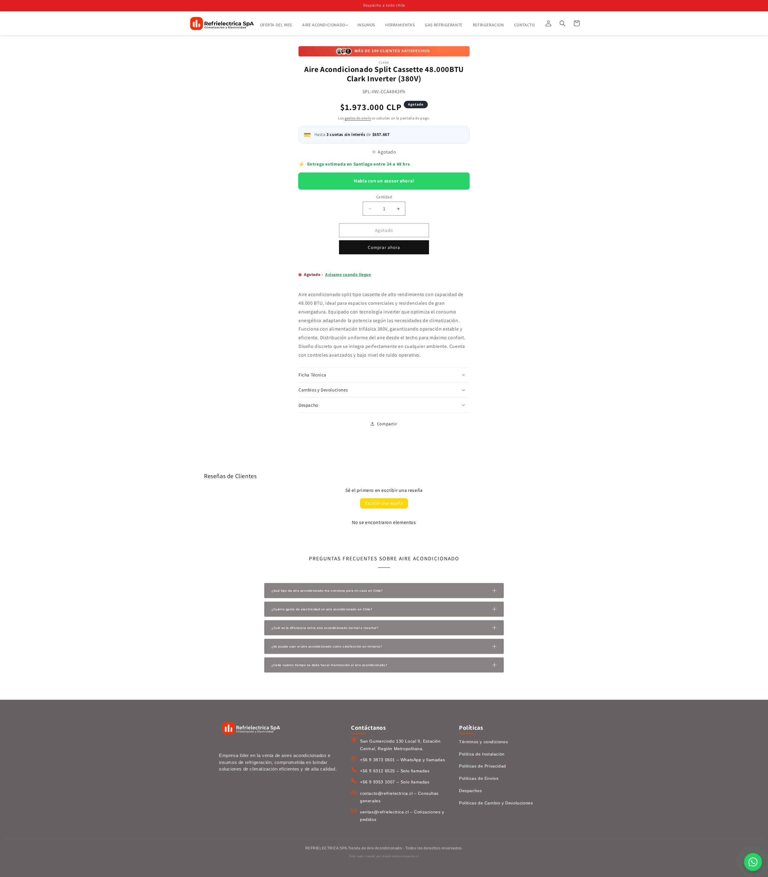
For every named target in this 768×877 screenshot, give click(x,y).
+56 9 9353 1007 (377, 782)
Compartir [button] (387, 424)
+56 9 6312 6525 (377, 770)
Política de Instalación (482, 754)
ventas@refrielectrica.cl (384, 812)
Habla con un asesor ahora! (383, 181)
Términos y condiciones (483, 741)
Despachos (470, 790)
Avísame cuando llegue (348, 274)
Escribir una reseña (384, 503)
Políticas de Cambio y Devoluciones (496, 803)
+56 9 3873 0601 (377, 759)
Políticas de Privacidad (482, 766)
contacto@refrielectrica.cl (386, 793)
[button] (324, 25)
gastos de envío (358, 118)
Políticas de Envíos (478, 778)
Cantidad (384, 196)
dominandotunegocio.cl (400, 856)
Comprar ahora (384, 247)
